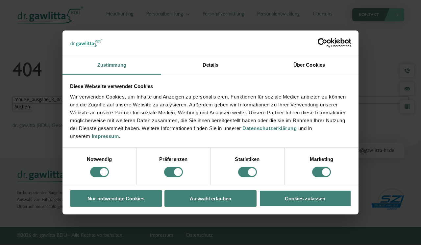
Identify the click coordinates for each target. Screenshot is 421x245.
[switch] (173, 172)
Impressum (105, 136)
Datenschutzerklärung (269, 128)
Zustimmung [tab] (112, 65)
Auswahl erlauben (210, 198)
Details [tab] (211, 65)
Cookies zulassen (305, 198)
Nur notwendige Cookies (115, 198)
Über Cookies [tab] (309, 65)
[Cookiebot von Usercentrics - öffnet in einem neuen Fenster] (322, 43)
